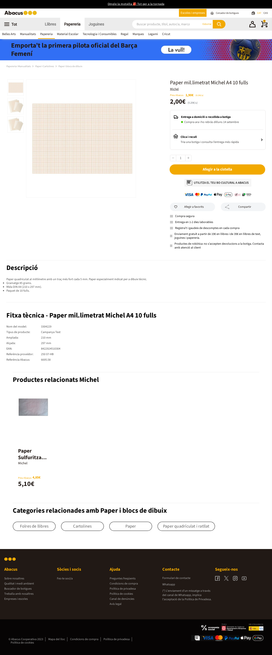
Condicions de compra (124, 584)
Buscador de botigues (18, 589)
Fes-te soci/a (65, 578)
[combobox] (161, 24)
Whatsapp (168, 584)
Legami (153, 34)
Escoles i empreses (193, 13)
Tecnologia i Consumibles (99, 34)
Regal (124, 34)
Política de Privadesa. (198, 599)
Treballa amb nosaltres (19, 594)
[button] (252, 25)
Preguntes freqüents (123, 578)
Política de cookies (121, 594)
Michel (174, 89)
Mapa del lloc (56, 639)
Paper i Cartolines (44, 66)
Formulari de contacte (176, 578)
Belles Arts (9, 34)
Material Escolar (67, 34)
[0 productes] (264, 26)
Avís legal (116, 604)
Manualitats (28, 34)
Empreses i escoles (16, 599)
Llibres (50, 24)
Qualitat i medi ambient (19, 584)
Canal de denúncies (122, 599)
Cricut (166, 34)
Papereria (72, 24)
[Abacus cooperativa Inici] (21, 14)
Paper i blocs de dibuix (70, 66)
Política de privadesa (123, 589)
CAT (259, 13)
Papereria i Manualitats (18, 66)
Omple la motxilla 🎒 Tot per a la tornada (136, 4)
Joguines (96, 24)
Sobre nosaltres (14, 578)
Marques (138, 34)
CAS (266, 13)
